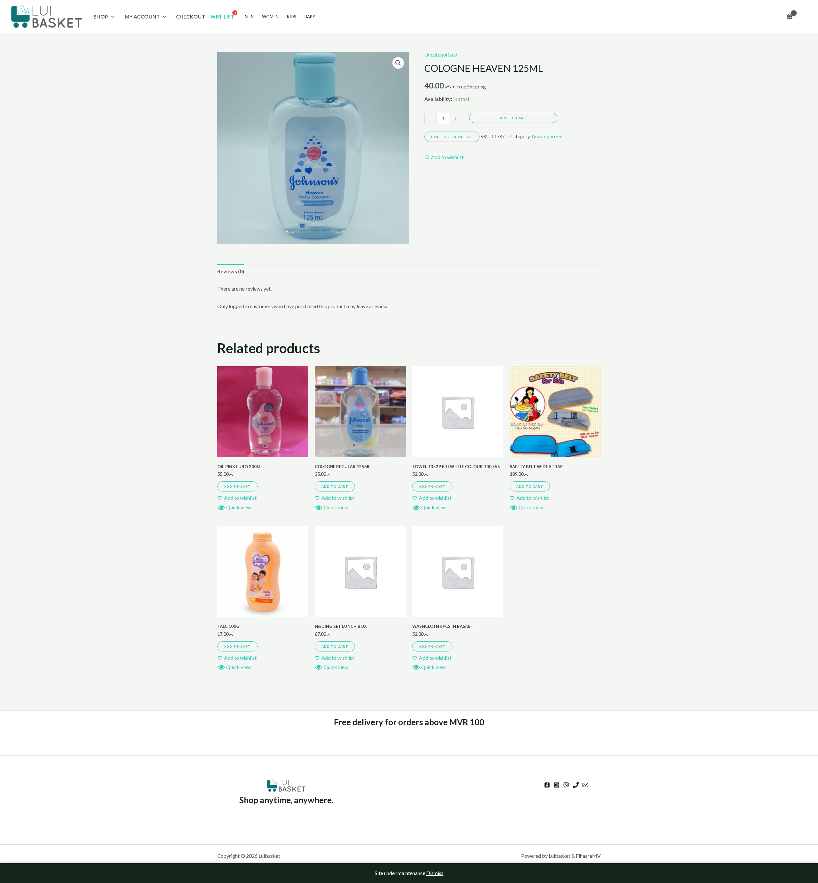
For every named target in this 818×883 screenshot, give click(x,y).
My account (142, 16)
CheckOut (190, 16)
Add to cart (513, 118)
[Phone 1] (576, 785)
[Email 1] (585, 785)
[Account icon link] (804, 16)
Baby (310, 16)
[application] (111, 16)
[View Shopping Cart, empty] (789, 16)
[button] (398, 63)
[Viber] (566, 785)
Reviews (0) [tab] (230, 271)
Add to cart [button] (237, 486)
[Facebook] (547, 785)
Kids (291, 16)
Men (249, 16)
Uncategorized (440, 54)
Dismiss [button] (435, 873)
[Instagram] (556, 785)
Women (270, 16)
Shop (101, 16)
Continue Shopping (452, 137)
